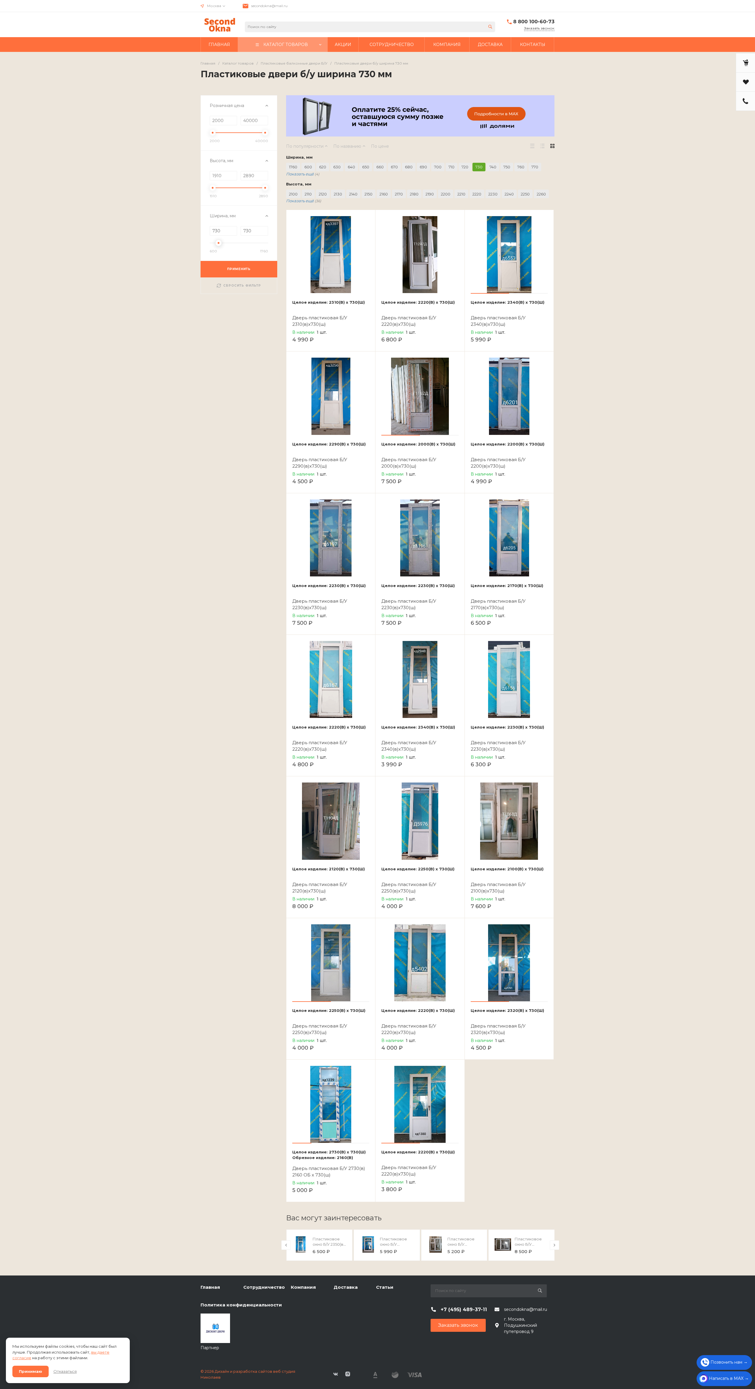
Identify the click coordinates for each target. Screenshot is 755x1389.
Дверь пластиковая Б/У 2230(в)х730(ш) (319, 604)
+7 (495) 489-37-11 (464, 1309)
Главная (210, 1287)
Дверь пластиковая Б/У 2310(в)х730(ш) (319, 321)
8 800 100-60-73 (533, 21)
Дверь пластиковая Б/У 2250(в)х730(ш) (408, 888)
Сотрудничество (264, 1287)
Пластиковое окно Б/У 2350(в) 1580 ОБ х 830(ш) (329, 1244)
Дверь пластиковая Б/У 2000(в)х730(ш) (408, 463)
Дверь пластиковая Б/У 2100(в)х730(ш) (498, 888)
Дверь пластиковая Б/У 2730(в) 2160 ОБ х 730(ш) (328, 1172)
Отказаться (65, 1371)
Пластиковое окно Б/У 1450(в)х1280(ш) (462, 1244)
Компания (303, 1287)
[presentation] (286, 1245)
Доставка (346, 1287)
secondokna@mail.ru (269, 6)
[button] (490, 293)
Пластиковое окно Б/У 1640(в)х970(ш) (394, 1244)
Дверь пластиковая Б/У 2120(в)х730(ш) (319, 888)
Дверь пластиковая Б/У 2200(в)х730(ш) (498, 463)
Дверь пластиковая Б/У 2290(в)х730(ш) (319, 463)
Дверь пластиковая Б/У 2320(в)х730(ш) (498, 1029)
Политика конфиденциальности (241, 1305)
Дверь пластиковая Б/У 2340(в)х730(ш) (498, 321)
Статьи (384, 1287)
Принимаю (30, 1371)
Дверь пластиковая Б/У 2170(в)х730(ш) (498, 604)
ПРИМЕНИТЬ (239, 269)
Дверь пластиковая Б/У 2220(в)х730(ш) (408, 321)
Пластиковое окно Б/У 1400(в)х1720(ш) (529, 1244)
